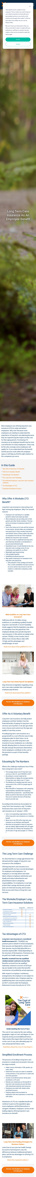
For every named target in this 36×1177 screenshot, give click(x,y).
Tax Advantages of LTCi (10, 486)
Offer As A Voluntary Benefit (11, 472)
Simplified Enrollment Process (12, 488)
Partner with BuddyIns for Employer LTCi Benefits (18, 843)
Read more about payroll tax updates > (18, 693)
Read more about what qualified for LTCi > (18, 647)
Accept (18, 39)
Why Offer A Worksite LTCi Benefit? (13, 469)
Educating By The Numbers (11, 475)
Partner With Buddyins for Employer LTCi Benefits (18, 703)
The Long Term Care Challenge (12, 478)
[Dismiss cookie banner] (29, 6)
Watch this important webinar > (18, 1160)
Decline (18, 44)
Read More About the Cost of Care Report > (18, 1047)
